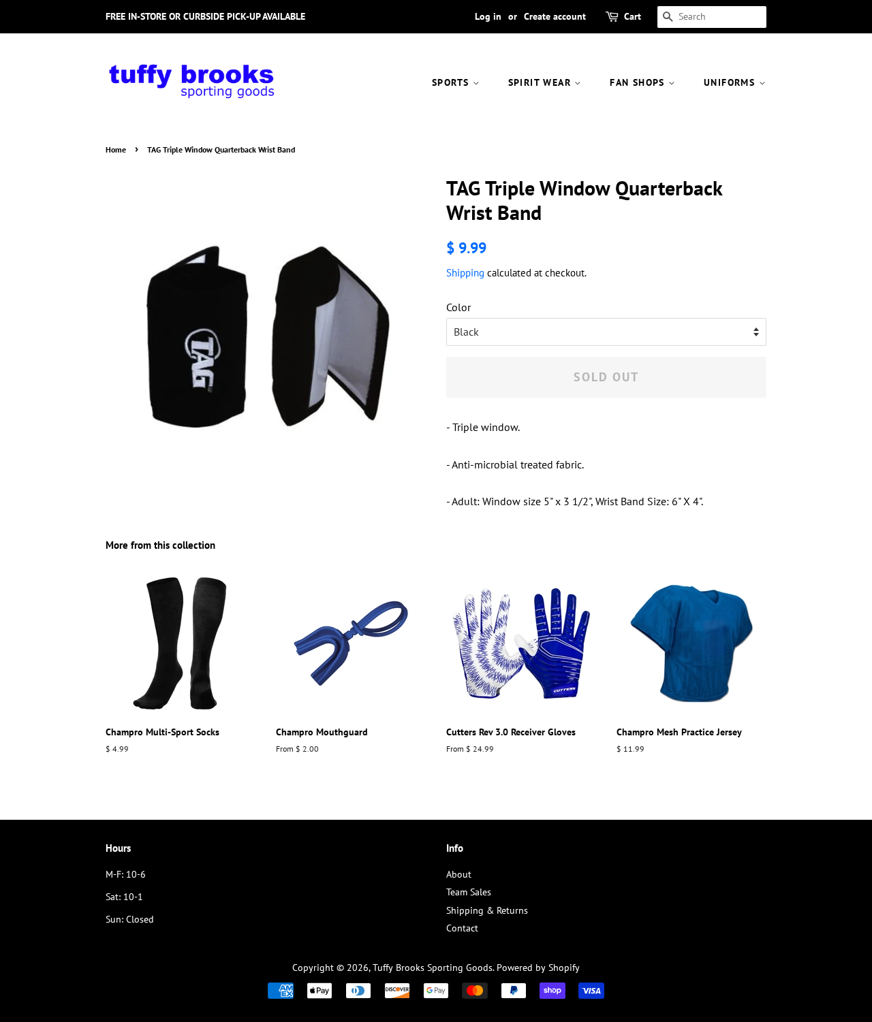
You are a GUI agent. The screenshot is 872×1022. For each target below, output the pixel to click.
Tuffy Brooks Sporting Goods (433, 967)
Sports (452, 82)
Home (116, 149)
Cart (632, 16)
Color (458, 307)
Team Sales (468, 892)
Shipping (465, 272)
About (458, 874)
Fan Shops (639, 82)
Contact (462, 928)
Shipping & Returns (487, 910)
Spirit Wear (541, 82)
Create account (555, 16)
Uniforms (731, 82)
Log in (488, 16)
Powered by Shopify (538, 967)
